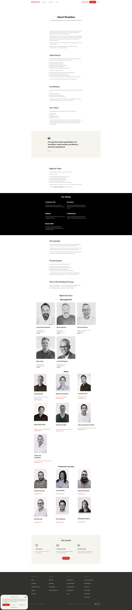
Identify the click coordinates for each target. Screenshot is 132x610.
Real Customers (52, 586)
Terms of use (78, 603)
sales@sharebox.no (40, 331)
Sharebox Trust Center (58, 186)
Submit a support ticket (88, 579)
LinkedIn (38, 333)
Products (44, 2)
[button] (25, 596)
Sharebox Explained (70, 586)
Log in (99, 2)
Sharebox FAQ (87, 593)
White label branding (35, 586)
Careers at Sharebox (71, 583)
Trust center (86, 586)
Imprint (83, 603)
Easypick (88, 603)
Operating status (87, 583)
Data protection (71, 603)
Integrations (33, 583)
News (68, 593)
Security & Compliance (53, 590)
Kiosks (32, 579)
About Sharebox (70, 579)
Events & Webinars (70, 590)
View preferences (22, 604)
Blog (56, 2)
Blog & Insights (87, 590)
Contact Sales (87, 597)
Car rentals (51, 579)
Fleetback (33, 590)
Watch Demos (66, 558)
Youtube (41, 603)
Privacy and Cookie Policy (13, 607)
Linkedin (33, 603)
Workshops (51, 583)
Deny (14, 604)
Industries (51, 2)
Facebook (37, 603)
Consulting (33, 593)
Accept (6, 604)
